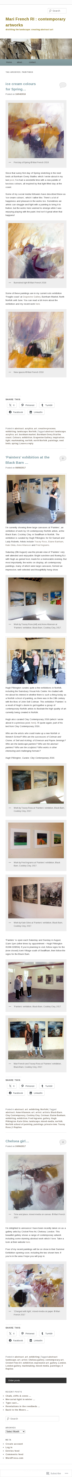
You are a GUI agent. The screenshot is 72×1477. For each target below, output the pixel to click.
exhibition (27, 437)
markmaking (17, 440)
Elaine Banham (55, 541)
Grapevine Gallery (32, 296)
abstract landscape (55, 431)
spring (15, 443)
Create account (14, 1444)
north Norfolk (40, 440)
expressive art (41, 1363)
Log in (9, 1447)
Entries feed (12, 1451)
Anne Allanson (24, 545)
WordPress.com (14, 1458)
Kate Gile (10, 545)
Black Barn (56, 1112)
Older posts (14, 1380)
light (8, 440)
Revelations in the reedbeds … (23, 1406)
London (62, 1363)
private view (50, 1124)
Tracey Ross (40, 541)
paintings (53, 440)
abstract (19, 428)
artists (46, 1112)
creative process (46, 428)
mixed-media (47, 1121)
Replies (17, 1127)
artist (38, 1112)
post (12, 180)
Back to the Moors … (17, 1410)
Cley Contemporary (15, 1115)
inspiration (58, 437)
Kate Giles (22, 1121)
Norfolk (32, 431)
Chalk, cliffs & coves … (18, 1396)
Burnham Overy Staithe (49, 434)
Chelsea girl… (17, 1141)
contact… (33, 62)
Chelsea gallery (36, 1360)
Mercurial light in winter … (20, 1399)
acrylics (29, 428)
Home (9, 62)
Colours (17, 437)
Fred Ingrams (42, 545)
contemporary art (54, 1360)
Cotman (45, 1115)
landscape (22, 431)
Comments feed (14, 1454)
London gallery (13, 1366)
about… (20, 62)
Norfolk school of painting (19, 1124)
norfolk (28, 440)
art (35, 428)
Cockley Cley (33, 1115)
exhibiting (11, 431)
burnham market (27, 434)
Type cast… (12, 1403)
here (38, 304)
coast (9, 437)
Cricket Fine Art (14, 1363)
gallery (46, 1118)
